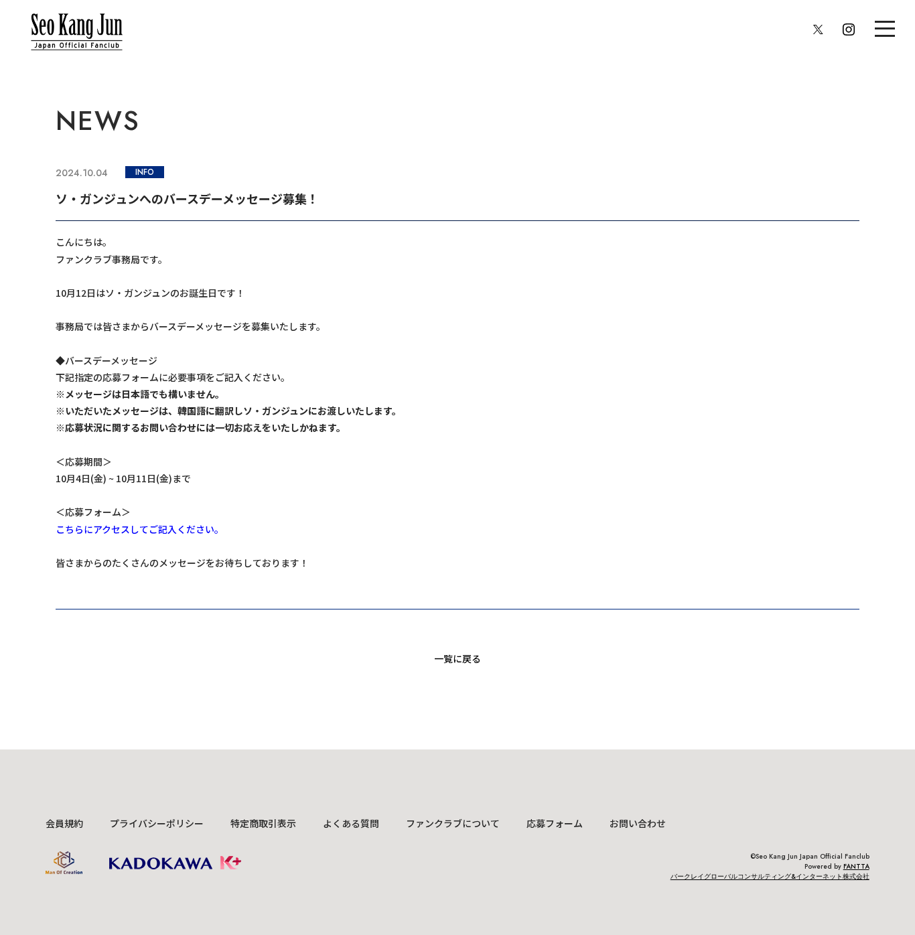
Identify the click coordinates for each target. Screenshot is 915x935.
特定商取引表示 (263, 823)
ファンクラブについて (453, 823)
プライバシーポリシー (157, 823)
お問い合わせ (638, 823)
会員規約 (64, 823)
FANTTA (856, 866)
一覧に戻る (457, 658)
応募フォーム (554, 823)
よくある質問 (351, 823)
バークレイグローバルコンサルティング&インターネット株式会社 (770, 876)
